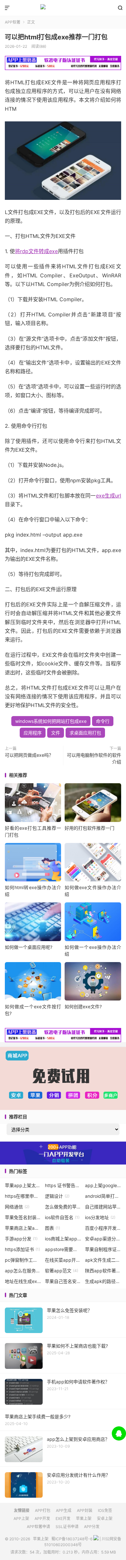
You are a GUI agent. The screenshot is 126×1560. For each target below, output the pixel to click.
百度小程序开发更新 (103, 1228)
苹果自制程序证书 (103, 1249)
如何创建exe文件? (83, 1006)
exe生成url (108, 495)
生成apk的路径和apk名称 (103, 1281)
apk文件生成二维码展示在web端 (103, 1260)
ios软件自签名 (62, 1217)
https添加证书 (22, 1249)
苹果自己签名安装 (63, 1281)
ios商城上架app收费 (63, 1238)
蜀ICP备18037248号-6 (71, 1538)
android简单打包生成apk (103, 1196)
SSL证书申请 (67, 1526)
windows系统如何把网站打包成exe (51, 721)
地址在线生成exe (23, 1281)
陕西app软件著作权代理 (103, 1270)
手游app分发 (21, 1238)
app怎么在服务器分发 (23, 1270)
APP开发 (42, 1518)
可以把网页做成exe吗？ (29, 755)
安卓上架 (104, 1518)
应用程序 (33, 732)
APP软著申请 (38, 1526)
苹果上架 (63, 8)
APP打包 (42, 1510)
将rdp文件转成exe (36, 251)
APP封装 (84, 1510)
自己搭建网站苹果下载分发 (103, 1206)
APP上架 (21, 1518)
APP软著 (12, 22)
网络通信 (17, 1206)
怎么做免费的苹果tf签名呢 (63, 1206)
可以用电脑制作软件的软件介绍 (94, 758)
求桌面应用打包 (85, 732)
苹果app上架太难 (23, 1185)
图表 (52, 1228)
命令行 (103, 721)
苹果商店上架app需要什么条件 (23, 1228)
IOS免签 (105, 1510)
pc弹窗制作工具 (23, 1260)
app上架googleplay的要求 (103, 1185)
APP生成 (63, 1510)
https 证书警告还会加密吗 (63, 1185)
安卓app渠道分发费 (103, 1238)
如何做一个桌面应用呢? (28, 947)
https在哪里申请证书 (23, 1196)
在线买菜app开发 (63, 1260)
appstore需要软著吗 (63, 1249)
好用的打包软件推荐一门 (89, 828)
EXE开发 (63, 1518)
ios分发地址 (100, 1217)
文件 (55, 732)
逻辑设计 (57, 1196)
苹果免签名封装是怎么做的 (23, 1217)
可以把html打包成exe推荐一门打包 (56, 37)
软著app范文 (61, 1270)
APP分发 (92, 1526)
